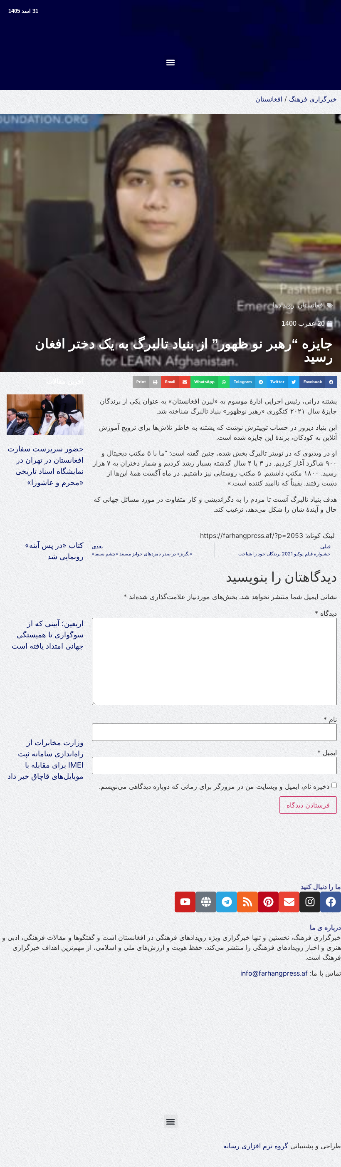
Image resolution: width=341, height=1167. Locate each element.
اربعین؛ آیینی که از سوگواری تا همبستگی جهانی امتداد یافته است (48, 634)
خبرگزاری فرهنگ (313, 99)
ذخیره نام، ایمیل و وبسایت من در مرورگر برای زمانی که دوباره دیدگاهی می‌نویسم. (214, 786)
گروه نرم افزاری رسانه (255, 1146)
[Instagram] (309, 902)
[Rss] (247, 902)
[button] (171, 62)
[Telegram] (226, 902)
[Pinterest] (268, 902)
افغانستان (268, 99)
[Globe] (205, 902)
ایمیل (327, 752)
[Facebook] (330, 902)
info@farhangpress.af (274, 973)
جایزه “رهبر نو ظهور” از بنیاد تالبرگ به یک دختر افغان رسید (184, 350)
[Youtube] (185, 902)
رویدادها (283, 305)
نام (330, 719)
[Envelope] (289, 902)
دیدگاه (326, 613)
